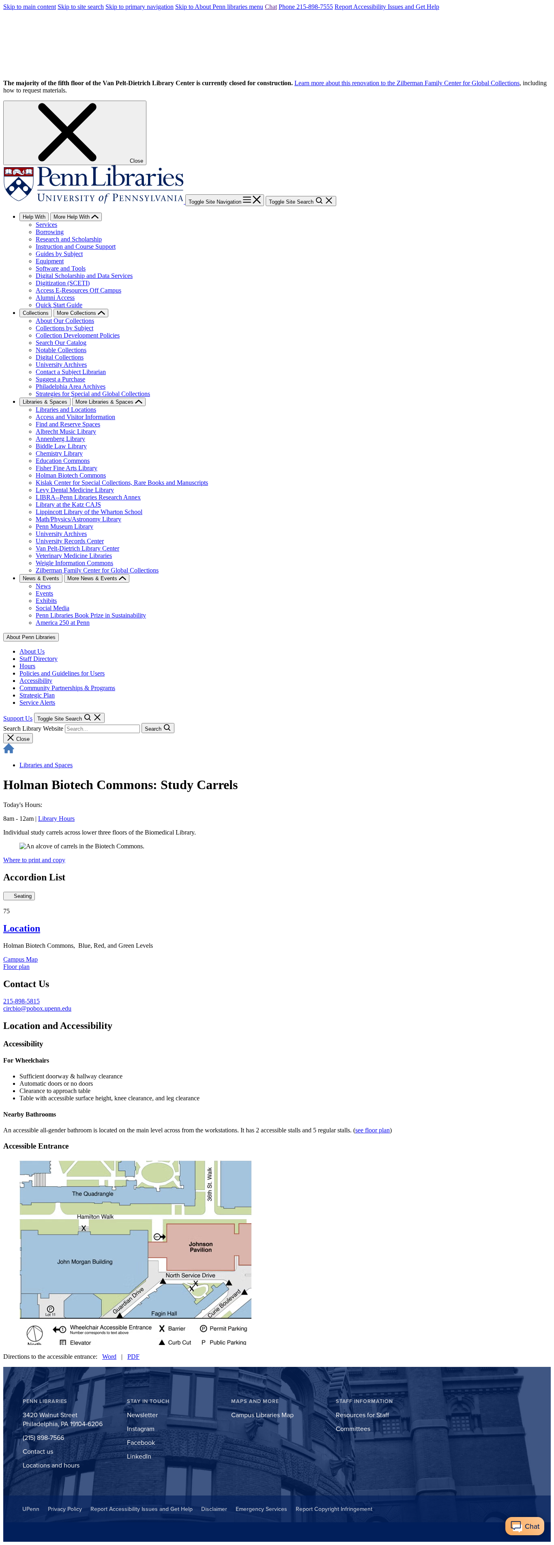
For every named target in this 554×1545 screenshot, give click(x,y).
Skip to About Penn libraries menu (219, 6)
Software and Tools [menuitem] (61, 268)
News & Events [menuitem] (41, 578)
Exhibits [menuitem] (46, 600)
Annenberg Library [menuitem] (60, 438)
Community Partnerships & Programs (67, 687)
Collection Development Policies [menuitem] (78, 335)
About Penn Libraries (31, 637)
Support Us (17, 718)
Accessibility (35, 680)
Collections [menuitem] (36, 313)
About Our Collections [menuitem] (65, 320)
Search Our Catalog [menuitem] (61, 342)
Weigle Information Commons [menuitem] (74, 562)
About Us (32, 651)
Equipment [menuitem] (50, 261)
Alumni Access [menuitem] (55, 297)
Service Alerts (37, 702)
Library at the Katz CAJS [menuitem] (68, 504)
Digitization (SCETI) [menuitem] (63, 283)
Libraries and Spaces (46, 765)
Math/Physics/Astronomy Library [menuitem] (78, 519)
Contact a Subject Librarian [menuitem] (71, 371)
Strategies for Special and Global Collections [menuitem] (93, 393)
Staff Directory (38, 658)
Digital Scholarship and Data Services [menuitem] (84, 275)
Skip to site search (81, 6)
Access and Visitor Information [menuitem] (75, 416)
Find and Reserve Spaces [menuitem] (68, 424)
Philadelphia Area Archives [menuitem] (70, 386)
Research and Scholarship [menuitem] (69, 239)
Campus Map (20, 959)
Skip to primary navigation (139, 6)
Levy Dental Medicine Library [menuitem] (75, 489)
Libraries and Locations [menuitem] (66, 409)
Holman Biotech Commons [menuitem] (71, 475)
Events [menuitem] (44, 593)
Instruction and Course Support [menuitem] (76, 246)
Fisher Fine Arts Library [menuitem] (66, 468)
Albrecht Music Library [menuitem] (66, 431)
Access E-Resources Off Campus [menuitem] (78, 290)
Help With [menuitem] (34, 217)
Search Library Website (33, 728)
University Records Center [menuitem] (70, 541)
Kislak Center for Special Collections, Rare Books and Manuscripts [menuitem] (122, 482)
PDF (133, 1356)
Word (109, 1356)
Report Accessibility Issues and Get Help (387, 6)
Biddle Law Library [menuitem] (61, 446)
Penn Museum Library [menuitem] (64, 526)
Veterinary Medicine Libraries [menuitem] (74, 555)
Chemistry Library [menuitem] (59, 453)
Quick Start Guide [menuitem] (59, 304)
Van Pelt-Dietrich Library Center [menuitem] (77, 548)
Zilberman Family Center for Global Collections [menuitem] (97, 570)
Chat (271, 6)
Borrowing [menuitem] (50, 231)
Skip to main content (29, 6)
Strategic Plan (37, 695)
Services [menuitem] (46, 224)
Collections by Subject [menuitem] (64, 328)
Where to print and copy (34, 859)
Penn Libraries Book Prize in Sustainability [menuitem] (91, 615)
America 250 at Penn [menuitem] (63, 622)
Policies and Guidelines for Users (62, 673)
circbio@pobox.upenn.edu (37, 1008)
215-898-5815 (21, 1001)
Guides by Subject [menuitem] (59, 253)
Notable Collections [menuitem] (61, 349)
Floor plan (16, 966)
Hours (27, 666)
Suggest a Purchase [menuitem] (60, 379)
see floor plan (372, 1130)
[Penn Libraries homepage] (94, 201)
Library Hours (56, 818)
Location (21, 928)
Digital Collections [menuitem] (60, 357)
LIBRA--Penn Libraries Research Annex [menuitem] (88, 497)
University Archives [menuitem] (61, 364)
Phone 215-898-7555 (306, 6)
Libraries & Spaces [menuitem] (45, 402)
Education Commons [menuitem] (63, 460)
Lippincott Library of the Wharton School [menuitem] (89, 511)
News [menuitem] (43, 586)
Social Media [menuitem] (52, 608)
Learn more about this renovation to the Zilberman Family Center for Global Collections (407, 83)
